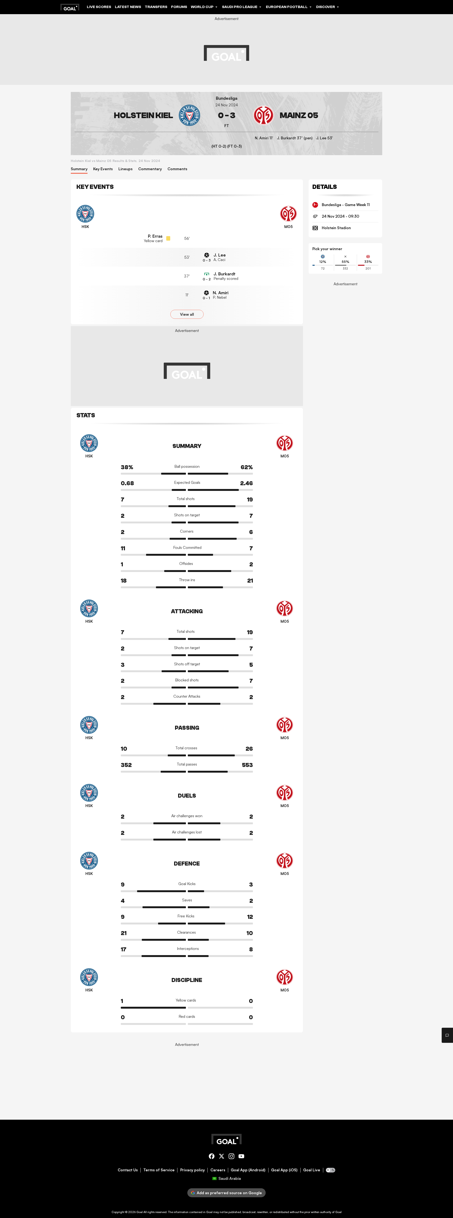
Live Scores (99, 7)
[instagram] (231, 1157)
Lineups (125, 169)
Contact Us (128, 1170)
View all (187, 314)
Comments (177, 169)
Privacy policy (192, 1170)
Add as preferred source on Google (229, 1192)
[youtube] (241, 1157)
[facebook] (211, 1157)
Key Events (103, 169)
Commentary (150, 169)
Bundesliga (226, 98)
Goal (139, 1212)
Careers (217, 1170)
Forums (179, 7)
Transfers (156, 7)
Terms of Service (159, 1170)
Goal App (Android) (248, 1170)
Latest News (128, 7)
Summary (79, 169)
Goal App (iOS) (284, 1170)
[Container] (137, 115)
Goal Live (311, 1170)
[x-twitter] (221, 1157)
